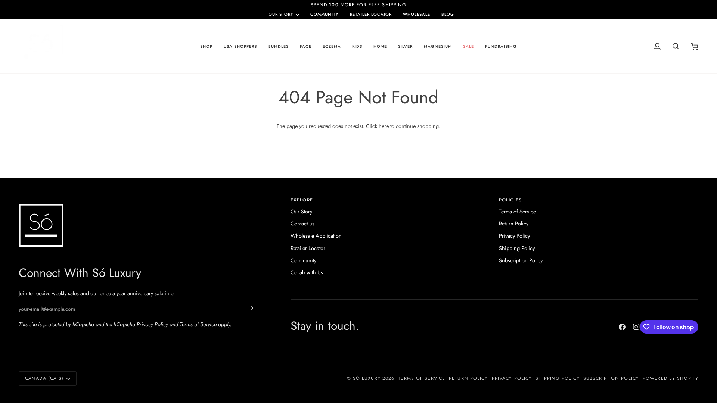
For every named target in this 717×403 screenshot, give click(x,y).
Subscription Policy (521, 260)
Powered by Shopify (670, 378)
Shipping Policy (517, 248)
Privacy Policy (152, 324)
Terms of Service (198, 324)
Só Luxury (367, 378)
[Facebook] (622, 327)
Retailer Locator (308, 248)
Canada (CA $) (44, 378)
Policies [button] (510, 200)
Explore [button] (302, 200)
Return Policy (513, 223)
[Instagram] (636, 327)
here (384, 126)
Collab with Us (307, 272)
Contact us (302, 223)
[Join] (247, 308)
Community (303, 260)
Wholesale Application (316, 236)
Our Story (281, 15)
